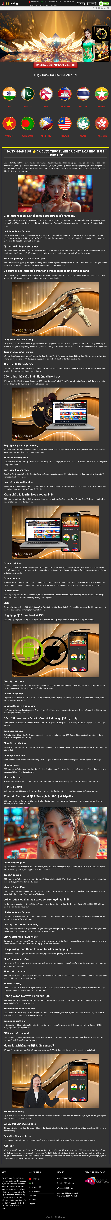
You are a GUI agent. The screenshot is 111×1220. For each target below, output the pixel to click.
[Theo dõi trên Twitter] (96, 8)
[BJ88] (13, 3)
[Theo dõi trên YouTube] (102, 8)
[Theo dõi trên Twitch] (108, 8)
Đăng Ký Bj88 (69, 2)
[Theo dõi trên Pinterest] (99, 8)
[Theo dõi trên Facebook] (93, 8)
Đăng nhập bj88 (55, 2)
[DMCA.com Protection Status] (104, 4)
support (54, 6)
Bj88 (5, 163)
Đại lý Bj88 (44, 6)
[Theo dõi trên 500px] (105, 8)
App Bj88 (33, 6)
